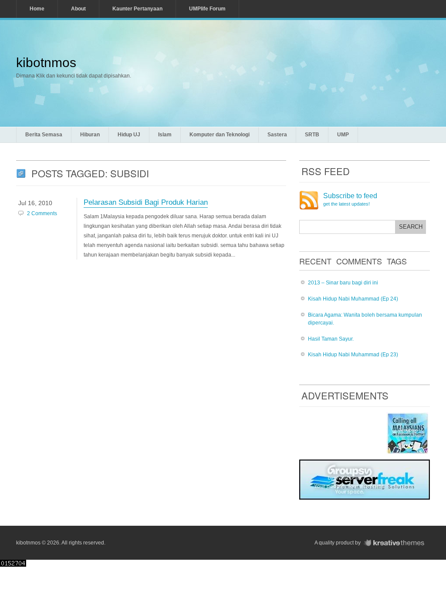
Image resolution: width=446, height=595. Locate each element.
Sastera (277, 135)
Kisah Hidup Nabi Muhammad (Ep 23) (353, 355)
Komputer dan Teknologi (219, 135)
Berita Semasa (43, 135)
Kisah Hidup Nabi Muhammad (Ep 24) (353, 299)
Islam (165, 135)
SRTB (312, 135)
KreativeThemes (396, 543)
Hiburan (90, 135)
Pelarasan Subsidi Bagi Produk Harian (146, 202)
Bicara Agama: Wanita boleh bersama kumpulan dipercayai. (365, 319)
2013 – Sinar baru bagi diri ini (343, 283)
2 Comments (42, 213)
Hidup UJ (129, 135)
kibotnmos (46, 62)
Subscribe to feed (350, 199)
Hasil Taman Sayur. (331, 339)
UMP (343, 135)
